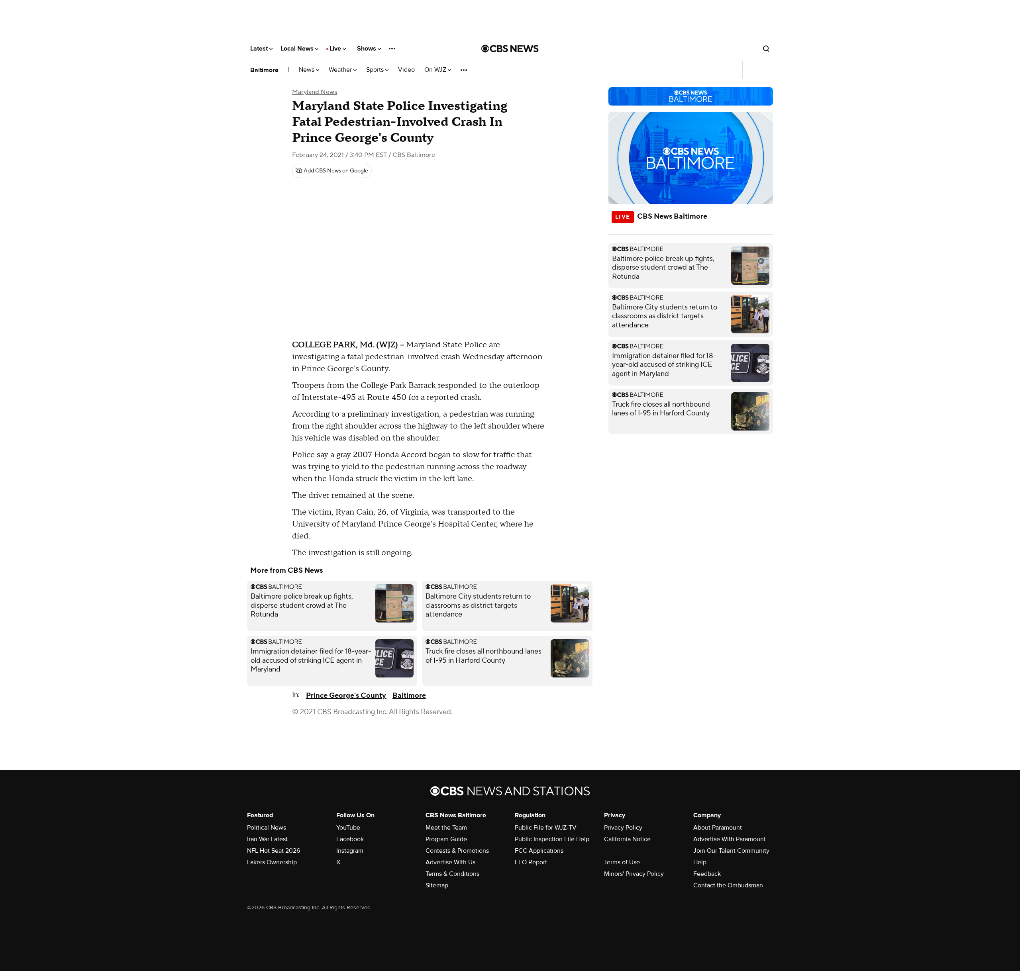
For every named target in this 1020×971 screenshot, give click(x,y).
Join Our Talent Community (731, 851)
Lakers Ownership (272, 862)
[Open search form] (766, 48)
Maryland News (314, 92)
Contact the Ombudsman (728, 885)
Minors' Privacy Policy (634, 874)
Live (336, 49)
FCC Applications (539, 851)
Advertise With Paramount (729, 839)
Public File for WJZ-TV (546, 827)
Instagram (349, 851)
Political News (266, 827)
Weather (341, 70)
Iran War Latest (267, 839)
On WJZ (436, 70)
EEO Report (531, 862)
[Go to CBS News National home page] (510, 49)
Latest (259, 48)
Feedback (707, 874)
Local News (297, 48)
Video (406, 70)
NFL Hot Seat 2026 (273, 851)
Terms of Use (622, 862)
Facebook (350, 839)
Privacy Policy (623, 827)
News (307, 70)
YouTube (348, 827)
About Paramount (717, 827)
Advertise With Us (450, 862)
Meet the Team (446, 827)
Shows (367, 48)
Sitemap (437, 885)
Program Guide (446, 839)
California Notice (627, 839)
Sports (375, 70)
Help (699, 862)
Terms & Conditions (452, 874)
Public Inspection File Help (552, 839)
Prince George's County (346, 695)
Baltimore (264, 70)
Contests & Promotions (457, 851)
